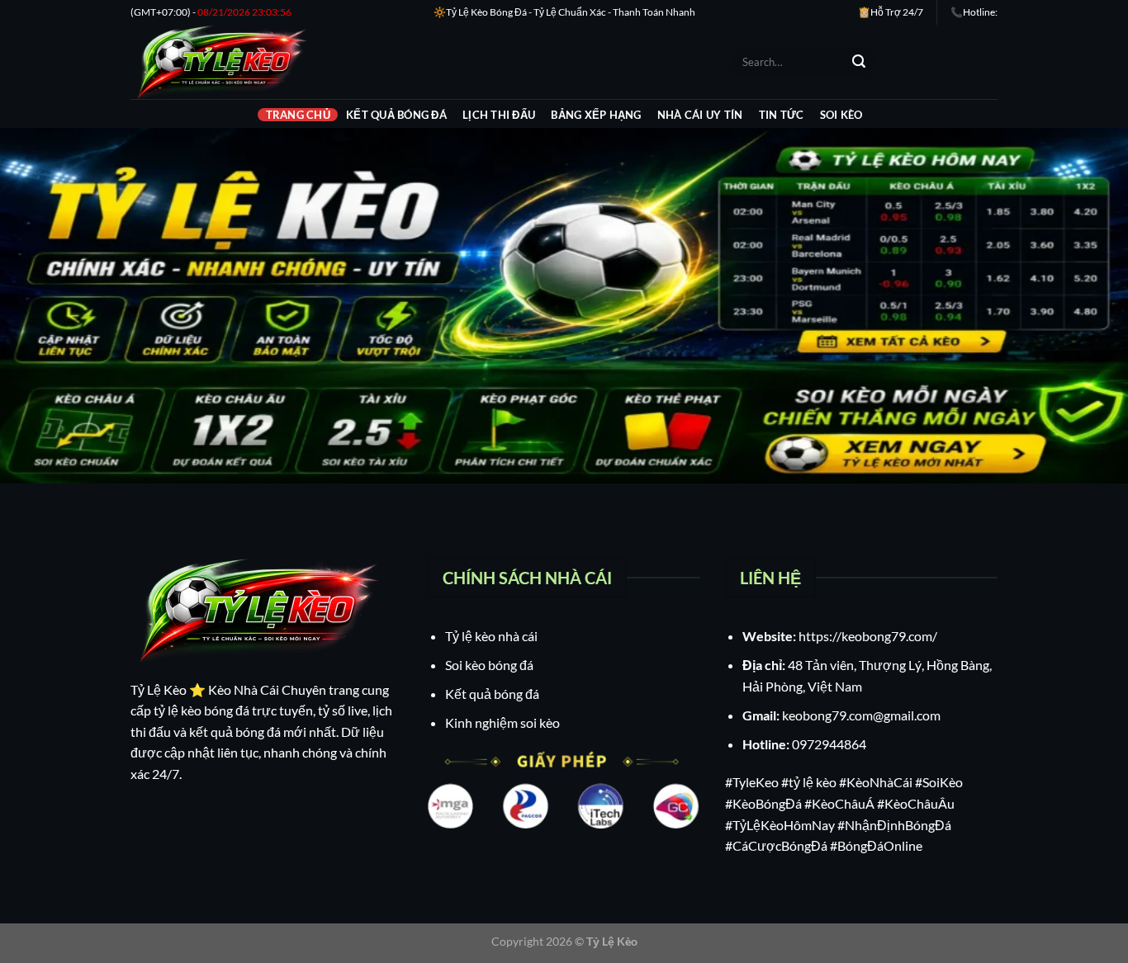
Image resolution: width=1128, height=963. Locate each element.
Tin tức (781, 114)
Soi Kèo (841, 114)
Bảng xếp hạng (596, 114)
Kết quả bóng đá (396, 114)
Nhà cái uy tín (700, 114)
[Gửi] (859, 62)
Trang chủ (298, 114)
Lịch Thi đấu (498, 114)
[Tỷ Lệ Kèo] (419, 62)
